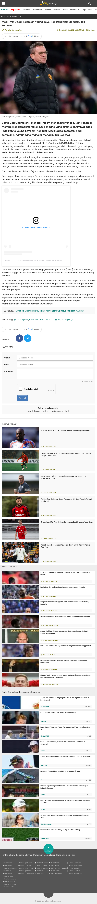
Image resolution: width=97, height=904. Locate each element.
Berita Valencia (9, 881)
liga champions (21, 319)
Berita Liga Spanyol (26, 868)
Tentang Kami (8, 854)
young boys (67, 319)
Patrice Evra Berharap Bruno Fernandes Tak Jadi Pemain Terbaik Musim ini (66, 500)
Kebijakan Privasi (24, 854)
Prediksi (4, 9)
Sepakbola (15, 9)
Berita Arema (55, 871)
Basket (48, 9)
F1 (41, 780)
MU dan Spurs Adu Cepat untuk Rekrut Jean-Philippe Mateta (65, 430)
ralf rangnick (54, 319)
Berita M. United (42, 863)
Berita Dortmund (75, 868)
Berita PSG (40, 873)
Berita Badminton (10, 868)
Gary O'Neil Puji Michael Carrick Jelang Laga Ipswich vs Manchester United (63, 477)
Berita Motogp (9, 865)
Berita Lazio (8, 876)
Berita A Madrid (10, 884)
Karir (73, 854)
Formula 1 (74, 9)
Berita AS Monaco (75, 873)
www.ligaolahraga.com (51, 901)
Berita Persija (55, 865)
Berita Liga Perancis (26, 871)
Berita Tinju (8, 871)
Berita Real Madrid (75, 865)
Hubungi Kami (63, 854)
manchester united (38, 319)
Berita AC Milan (74, 871)
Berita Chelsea (42, 871)
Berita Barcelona (75, 863)
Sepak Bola (45, 707)
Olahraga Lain (46, 824)
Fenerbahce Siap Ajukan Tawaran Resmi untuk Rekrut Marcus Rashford (65, 546)
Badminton (37, 9)
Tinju (83, 9)
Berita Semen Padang (59, 868)
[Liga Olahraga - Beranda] (48, 3)
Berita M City (9, 887)
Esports (56, 9)
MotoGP (26, 9)
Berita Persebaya (57, 873)
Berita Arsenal (42, 865)
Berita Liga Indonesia (26, 873)
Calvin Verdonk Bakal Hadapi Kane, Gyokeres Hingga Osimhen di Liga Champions (66, 454)
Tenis (65, 9)
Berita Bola (8, 863)
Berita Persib (55, 863)
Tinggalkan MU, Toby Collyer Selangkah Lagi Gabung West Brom (67, 522)
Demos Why (17, 30)
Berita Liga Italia (25, 865)
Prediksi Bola (46, 839)
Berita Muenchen (10, 879)
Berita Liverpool (42, 868)
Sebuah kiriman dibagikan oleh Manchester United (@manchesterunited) (33, 260)
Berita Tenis (8, 873)
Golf (90, 9)
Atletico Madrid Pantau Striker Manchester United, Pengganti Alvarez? (50, 310)
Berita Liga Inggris (25, 863)
